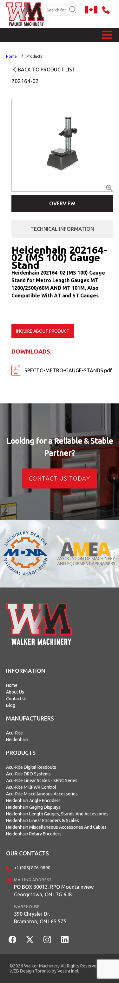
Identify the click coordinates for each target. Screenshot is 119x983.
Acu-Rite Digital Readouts (31, 767)
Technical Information (62, 229)
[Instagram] (47, 939)
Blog (10, 705)
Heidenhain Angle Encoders (33, 800)
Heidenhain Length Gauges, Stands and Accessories (57, 813)
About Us (15, 691)
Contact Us (17, 698)
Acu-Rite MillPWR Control (31, 787)
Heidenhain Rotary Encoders (34, 833)
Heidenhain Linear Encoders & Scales (42, 820)
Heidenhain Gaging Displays (33, 807)
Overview (62, 203)
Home (11, 56)
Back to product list (47, 69)
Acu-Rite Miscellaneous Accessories (42, 793)
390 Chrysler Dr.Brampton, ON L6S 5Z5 (40, 917)
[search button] (73, 10)
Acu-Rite (14, 732)
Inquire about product (42, 331)
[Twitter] (29, 939)
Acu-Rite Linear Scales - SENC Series (41, 780)
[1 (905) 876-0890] (107, 10)
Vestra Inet (68, 970)
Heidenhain (17, 739)
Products (34, 56)
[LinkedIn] (64, 939)
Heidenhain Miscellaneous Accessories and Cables (56, 827)
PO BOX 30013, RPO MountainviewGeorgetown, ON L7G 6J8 (54, 890)
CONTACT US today (59, 478)
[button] (107, 35)
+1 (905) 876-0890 (32, 867)
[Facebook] (12, 939)
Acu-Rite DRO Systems (28, 773)
